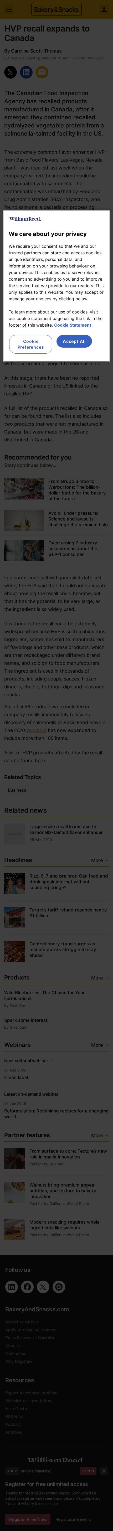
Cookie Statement (72, 325)
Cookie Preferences (31, 344)
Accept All (74, 341)
